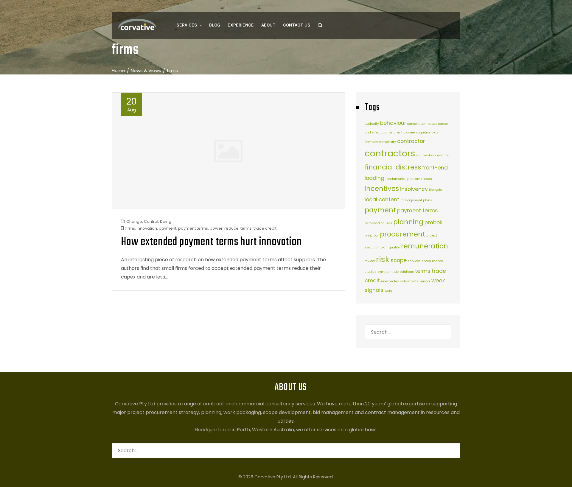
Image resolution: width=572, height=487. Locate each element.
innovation (147, 228)
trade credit (265, 228)
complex (371, 142)
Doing (165, 221)
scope (399, 260)
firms (130, 228)
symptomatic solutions (395, 272)
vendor (424, 281)
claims (387, 132)
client (398, 132)
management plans (416, 200)
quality (394, 247)
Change (134, 221)
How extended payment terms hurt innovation (211, 242)
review (370, 261)
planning (408, 222)
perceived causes (378, 223)
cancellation (417, 124)
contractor (411, 141)
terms (246, 228)
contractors (390, 153)
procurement (402, 234)
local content (382, 199)
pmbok (433, 222)
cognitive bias (427, 132)
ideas (427, 179)
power (216, 228)
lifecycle (435, 190)
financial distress (393, 167)
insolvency (414, 189)
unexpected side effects (399, 281)
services (414, 261)
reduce (231, 228)
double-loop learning (433, 155)
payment (167, 228)
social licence (432, 261)
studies (370, 272)
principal (372, 235)
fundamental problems (404, 179)
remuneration (424, 246)
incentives (382, 188)
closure (409, 132)
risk (382, 259)
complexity (387, 142)
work (388, 291)
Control (151, 221)
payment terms (193, 228)
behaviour (393, 123)
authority (372, 124)
